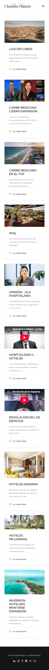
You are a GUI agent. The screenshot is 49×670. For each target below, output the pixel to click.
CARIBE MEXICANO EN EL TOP (23, 172)
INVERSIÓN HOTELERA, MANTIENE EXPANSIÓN (17, 606)
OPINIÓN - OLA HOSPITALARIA (20, 294)
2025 (12, 233)
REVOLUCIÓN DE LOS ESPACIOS (24, 419)
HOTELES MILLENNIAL (18, 537)
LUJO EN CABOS (20, 49)
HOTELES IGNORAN (23, 484)
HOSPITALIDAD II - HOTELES (22, 356)
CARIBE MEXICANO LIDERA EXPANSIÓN (23, 109)
